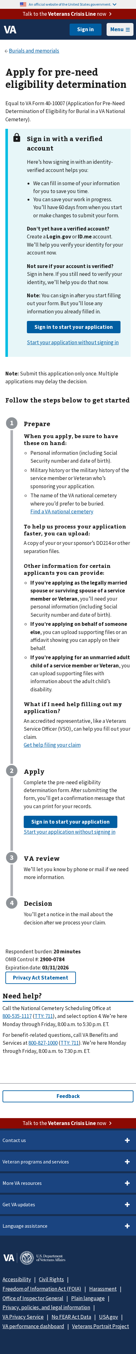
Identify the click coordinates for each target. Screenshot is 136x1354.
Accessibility (17, 1279)
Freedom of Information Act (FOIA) (42, 1288)
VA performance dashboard (33, 1326)
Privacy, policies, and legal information (46, 1307)
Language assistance (25, 1226)
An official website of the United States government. (70, 4)
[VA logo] (10, 29)
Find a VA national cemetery (61, 511)
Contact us (14, 1140)
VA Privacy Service (23, 1316)
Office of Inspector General (33, 1298)
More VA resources (22, 1183)
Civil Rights (51, 1279)
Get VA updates (19, 1204)
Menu (117, 29)
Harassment (103, 1288)
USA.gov (108, 1316)
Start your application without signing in (73, 342)
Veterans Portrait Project (100, 1326)
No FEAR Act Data (71, 1316)
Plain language (88, 1298)
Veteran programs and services (36, 1161)
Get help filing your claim (52, 744)
